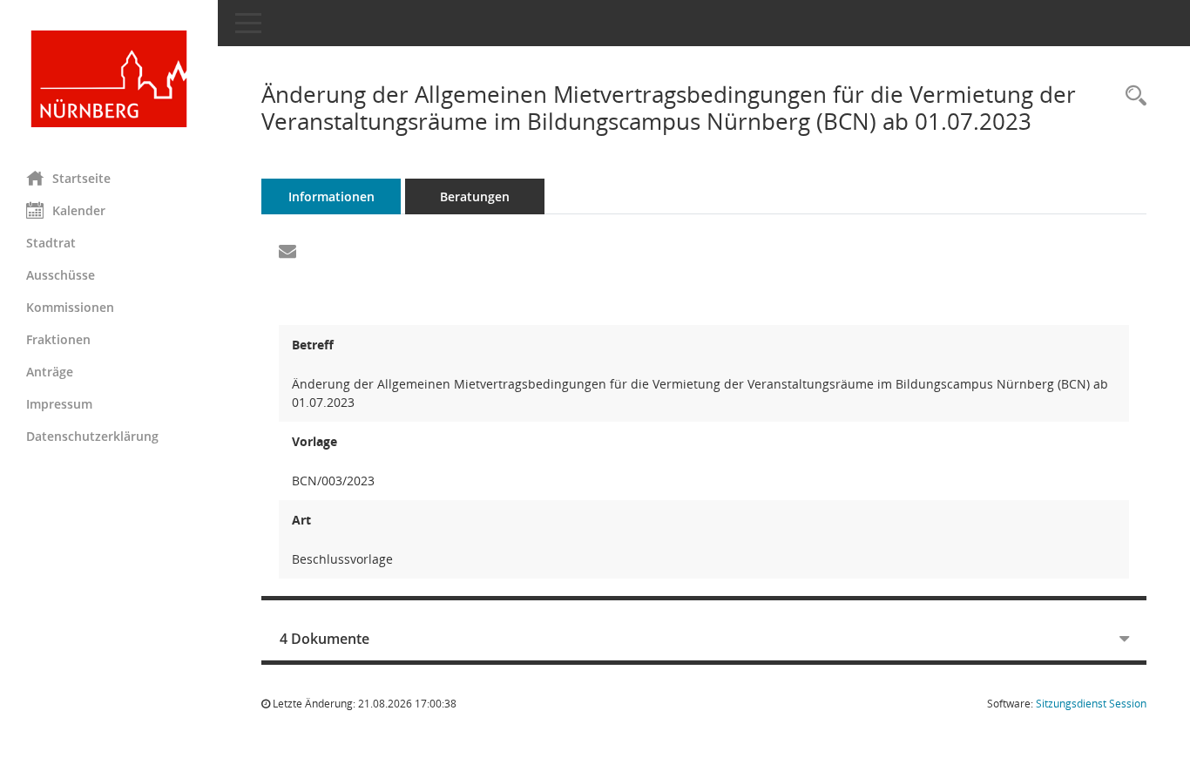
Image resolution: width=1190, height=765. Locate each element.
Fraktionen (58, 339)
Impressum (59, 404)
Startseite (81, 178)
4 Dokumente (324, 638)
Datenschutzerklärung (92, 436)
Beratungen (475, 196)
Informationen (331, 196)
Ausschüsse (60, 275)
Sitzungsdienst (1091, 703)
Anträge (49, 371)
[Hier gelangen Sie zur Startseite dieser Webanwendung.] (109, 78)
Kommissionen (70, 307)
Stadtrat (51, 242)
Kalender (78, 210)
